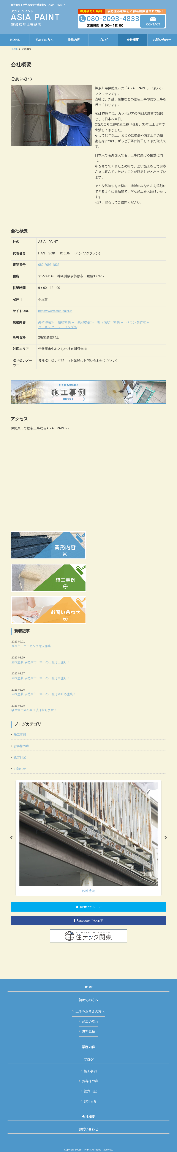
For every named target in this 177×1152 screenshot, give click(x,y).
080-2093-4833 (48, 264)
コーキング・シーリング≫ (57, 327)
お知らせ (20, 768)
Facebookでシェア (89, 920)
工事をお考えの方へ (90, 1011)
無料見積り (90, 1031)
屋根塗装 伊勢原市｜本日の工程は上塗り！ (40, 660)
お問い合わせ (88, 1129)
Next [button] (166, 838)
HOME (15, 48)
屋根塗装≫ (66, 322)
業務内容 (88, 1047)
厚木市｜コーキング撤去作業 (31, 644)
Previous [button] (11, 838)
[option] (88, 838)
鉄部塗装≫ (85, 322)
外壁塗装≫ (46, 322)
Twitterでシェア (90, 907)
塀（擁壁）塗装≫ (110, 322)
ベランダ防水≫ (137, 322)
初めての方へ (88, 1000)
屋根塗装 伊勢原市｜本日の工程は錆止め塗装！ (43, 692)
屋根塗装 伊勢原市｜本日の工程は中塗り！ (40, 676)
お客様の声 (21, 746)
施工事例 (20, 734)
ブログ (88, 1059)
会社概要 (88, 1116)
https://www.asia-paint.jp (55, 311)
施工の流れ (90, 1021)
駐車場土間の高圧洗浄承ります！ (34, 708)
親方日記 (20, 757)
